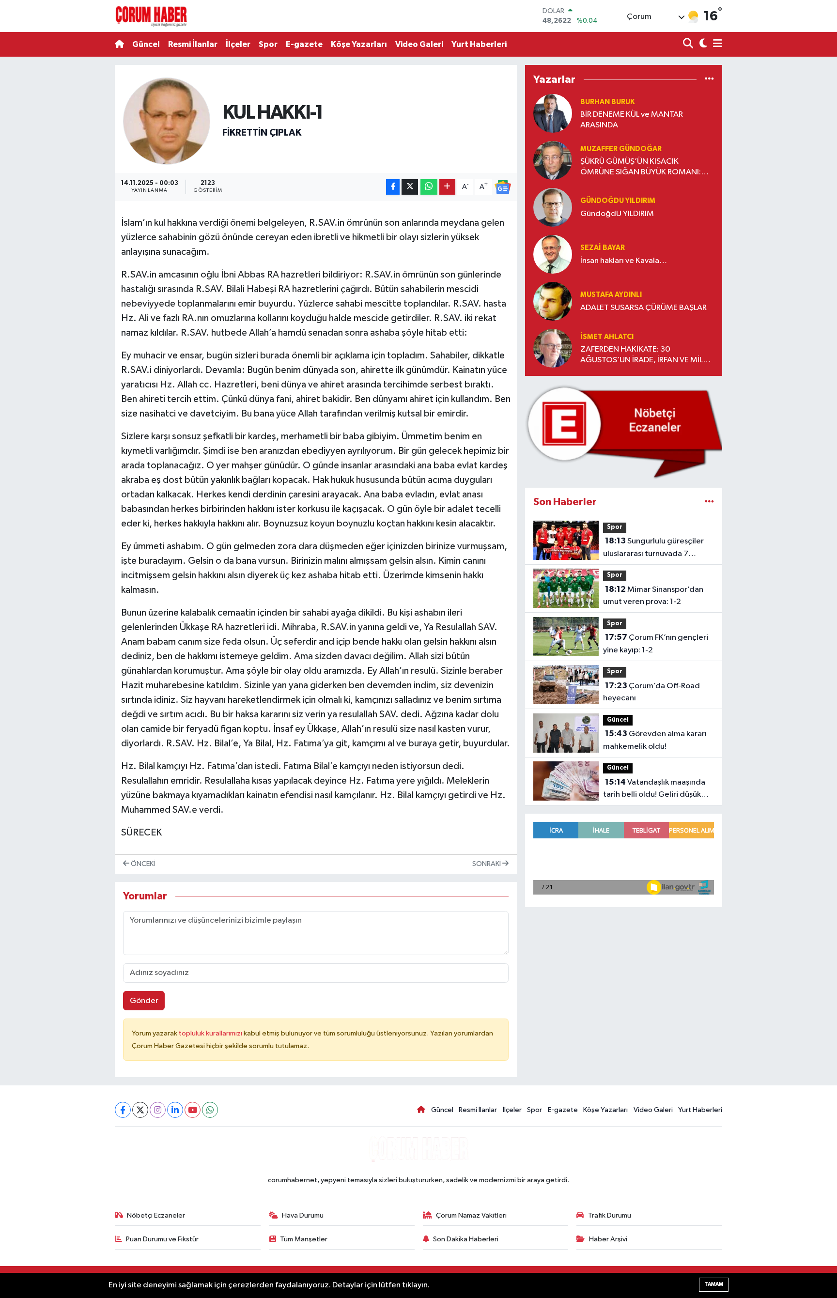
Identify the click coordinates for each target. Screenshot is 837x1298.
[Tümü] (709, 79)
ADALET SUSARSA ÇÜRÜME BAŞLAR (643, 308)
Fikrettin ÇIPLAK (261, 133)
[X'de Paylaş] (410, 187)
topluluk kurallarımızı (211, 1033)
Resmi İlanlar (192, 44)
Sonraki (487, 863)
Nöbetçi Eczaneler (156, 1215)
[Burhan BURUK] (552, 113)
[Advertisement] (72, 210)
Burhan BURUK (607, 102)
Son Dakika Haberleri (465, 1239)
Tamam (713, 1284)
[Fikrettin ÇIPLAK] (166, 121)
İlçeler (238, 44)
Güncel (146, 44)
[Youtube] (193, 1110)
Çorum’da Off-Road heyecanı (651, 692)
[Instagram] (158, 1110)
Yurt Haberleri (479, 44)
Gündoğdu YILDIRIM (617, 200)
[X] (140, 1110)
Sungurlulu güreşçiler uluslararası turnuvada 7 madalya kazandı (653, 548)
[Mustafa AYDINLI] (552, 301)
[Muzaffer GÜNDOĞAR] (552, 160)
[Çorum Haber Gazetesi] (151, 16)
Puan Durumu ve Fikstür (162, 1239)
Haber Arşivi (608, 1239)
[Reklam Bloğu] (623, 432)
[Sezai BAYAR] (552, 254)
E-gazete (304, 44)
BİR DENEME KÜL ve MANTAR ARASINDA (631, 119)
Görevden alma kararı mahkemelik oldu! (655, 740)
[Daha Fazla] (447, 187)
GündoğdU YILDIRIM (617, 214)
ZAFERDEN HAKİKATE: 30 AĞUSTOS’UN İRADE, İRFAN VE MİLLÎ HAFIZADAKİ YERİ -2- (644, 355)
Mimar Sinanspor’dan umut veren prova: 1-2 (653, 595)
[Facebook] (123, 1110)
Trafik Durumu (609, 1215)
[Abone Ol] (503, 187)
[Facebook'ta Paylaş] (393, 187)
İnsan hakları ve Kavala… (623, 261)
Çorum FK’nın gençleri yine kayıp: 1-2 (655, 643)
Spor (268, 44)
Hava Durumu (303, 1215)
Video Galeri (419, 44)
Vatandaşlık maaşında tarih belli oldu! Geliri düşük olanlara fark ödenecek (654, 789)
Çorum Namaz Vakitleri (471, 1215)
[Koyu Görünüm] (702, 44)
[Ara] (689, 44)
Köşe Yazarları (359, 44)
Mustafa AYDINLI (611, 294)
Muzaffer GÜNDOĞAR (621, 149)
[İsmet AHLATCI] (552, 348)
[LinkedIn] (175, 1110)
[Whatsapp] (210, 1110)
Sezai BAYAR (602, 247)
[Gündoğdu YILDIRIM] (552, 207)
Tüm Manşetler (303, 1239)
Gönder (144, 1001)
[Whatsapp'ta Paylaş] (428, 187)
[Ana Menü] (716, 44)
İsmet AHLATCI (607, 336)
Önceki (142, 863)
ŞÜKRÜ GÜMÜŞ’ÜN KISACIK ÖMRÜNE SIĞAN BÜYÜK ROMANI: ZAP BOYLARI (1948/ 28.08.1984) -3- (646, 167)
